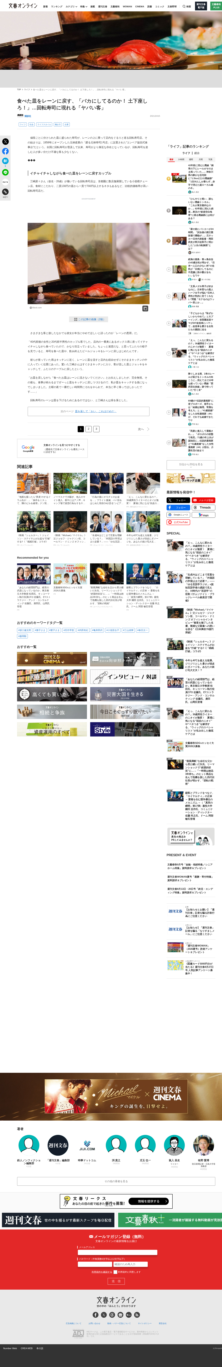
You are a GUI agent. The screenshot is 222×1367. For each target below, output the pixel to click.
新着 (45, 6)
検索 (188, 6)
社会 (31, 124)
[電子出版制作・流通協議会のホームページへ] (78, 1334)
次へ (141, 429)
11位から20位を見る (191, 464)
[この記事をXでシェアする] (5, 142)
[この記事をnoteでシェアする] (5, 183)
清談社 (27, 116)
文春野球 (172, 6)
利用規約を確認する (102, 1272)
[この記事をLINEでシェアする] (5, 173)
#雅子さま (40, 630)
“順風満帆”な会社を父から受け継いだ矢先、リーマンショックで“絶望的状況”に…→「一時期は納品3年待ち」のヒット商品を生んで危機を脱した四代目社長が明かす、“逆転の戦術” (107, 597)
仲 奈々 (194, 279)
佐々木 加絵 (206, 279)
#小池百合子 (112, 630)
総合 (197, 153)
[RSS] (137, 1315)
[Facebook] (95, 1315)
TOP (19, 90)
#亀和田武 (97, 630)
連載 (92, 6)
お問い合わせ (94, 1323)
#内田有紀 (83, 630)
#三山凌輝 (128, 630)
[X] (104, 1315)
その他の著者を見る (116, 1181)
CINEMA (139, 6)
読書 (149, 6)
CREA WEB (27, 1348)
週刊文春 (102, 6)
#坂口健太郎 (24, 630)
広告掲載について (73, 1323)
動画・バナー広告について (119, 1323)
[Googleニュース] (120, 1315)
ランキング (56, 6)
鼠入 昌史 (195, 192)
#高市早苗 (69, 630)
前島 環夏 (195, 306)
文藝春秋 (115, 6)
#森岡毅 (22, 636)
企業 (67, 124)
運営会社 (163, 1323)
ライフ (27, 90)
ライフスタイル (44, 124)
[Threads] (112, 1315)
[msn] (129, 1315)
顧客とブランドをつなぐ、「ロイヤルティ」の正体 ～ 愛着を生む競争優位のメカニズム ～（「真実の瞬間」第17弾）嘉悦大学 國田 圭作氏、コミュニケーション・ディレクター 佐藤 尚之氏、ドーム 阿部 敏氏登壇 (143, 598)
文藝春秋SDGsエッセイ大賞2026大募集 (67, 590)
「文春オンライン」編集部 (201, 333)
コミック (159, 6)
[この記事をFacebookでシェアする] (5, 152)
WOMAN (127, 6)
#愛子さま (54, 630)
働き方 (58, 124)
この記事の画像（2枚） (92, 319)
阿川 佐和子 (196, 252)
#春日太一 (142, 630)
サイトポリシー (145, 1323)
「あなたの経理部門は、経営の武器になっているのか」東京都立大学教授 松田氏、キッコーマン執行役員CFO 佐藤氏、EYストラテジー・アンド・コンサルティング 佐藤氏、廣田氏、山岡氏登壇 (34, 598)
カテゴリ (70, 6)
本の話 (39, 1348)
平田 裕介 (195, 424)
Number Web (10, 1348)
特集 (82, 6)
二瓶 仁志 (195, 367)
